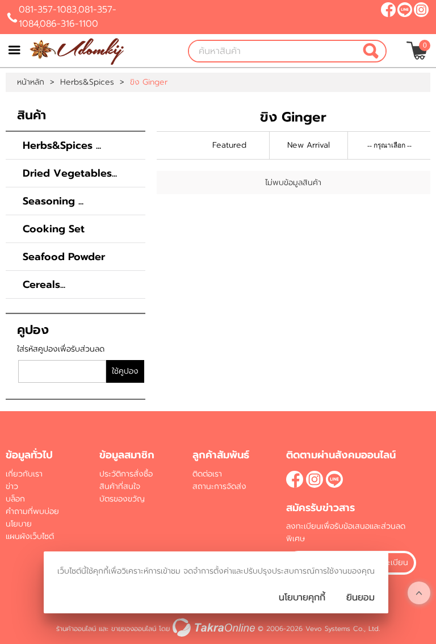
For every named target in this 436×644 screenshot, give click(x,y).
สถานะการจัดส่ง (219, 486)
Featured (229, 145)
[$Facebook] (388, 9)
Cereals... (44, 284)
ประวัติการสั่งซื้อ (126, 474)
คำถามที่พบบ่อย (32, 511)
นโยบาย (19, 524)
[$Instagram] (421, 9)
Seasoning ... (53, 201)
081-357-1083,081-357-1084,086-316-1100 (67, 17)
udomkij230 (404, 9)
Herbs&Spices (87, 82)
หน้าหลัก (30, 82)
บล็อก (15, 499)
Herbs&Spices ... (62, 145)
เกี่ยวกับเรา (24, 474)
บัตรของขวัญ (122, 499)
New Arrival (308, 145)
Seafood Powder (64, 257)
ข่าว (12, 486)
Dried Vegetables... (70, 173)
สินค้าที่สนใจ (119, 486)
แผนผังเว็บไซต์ (30, 536)
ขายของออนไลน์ (133, 629)
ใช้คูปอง (125, 371)
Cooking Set (54, 229)
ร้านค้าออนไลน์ (76, 629)
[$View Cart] (416, 50)
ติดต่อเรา (207, 474)
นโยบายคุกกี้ (302, 597)
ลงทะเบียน (390, 562)
